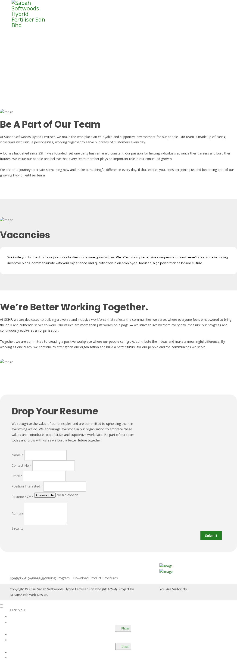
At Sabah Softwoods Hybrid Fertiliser (27, 137)
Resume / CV (22, 496)
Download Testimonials (27, 579)
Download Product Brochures (95, 578)
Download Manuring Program (47, 578)
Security (17, 528)
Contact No (21, 465)
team (41, 175)
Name (17, 455)
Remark (17, 513)
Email (16, 476)
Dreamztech (19, 594)
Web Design (38, 594)
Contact (16, 578)
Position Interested (26, 486)
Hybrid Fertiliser (24, 175)
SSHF (42, 153)
